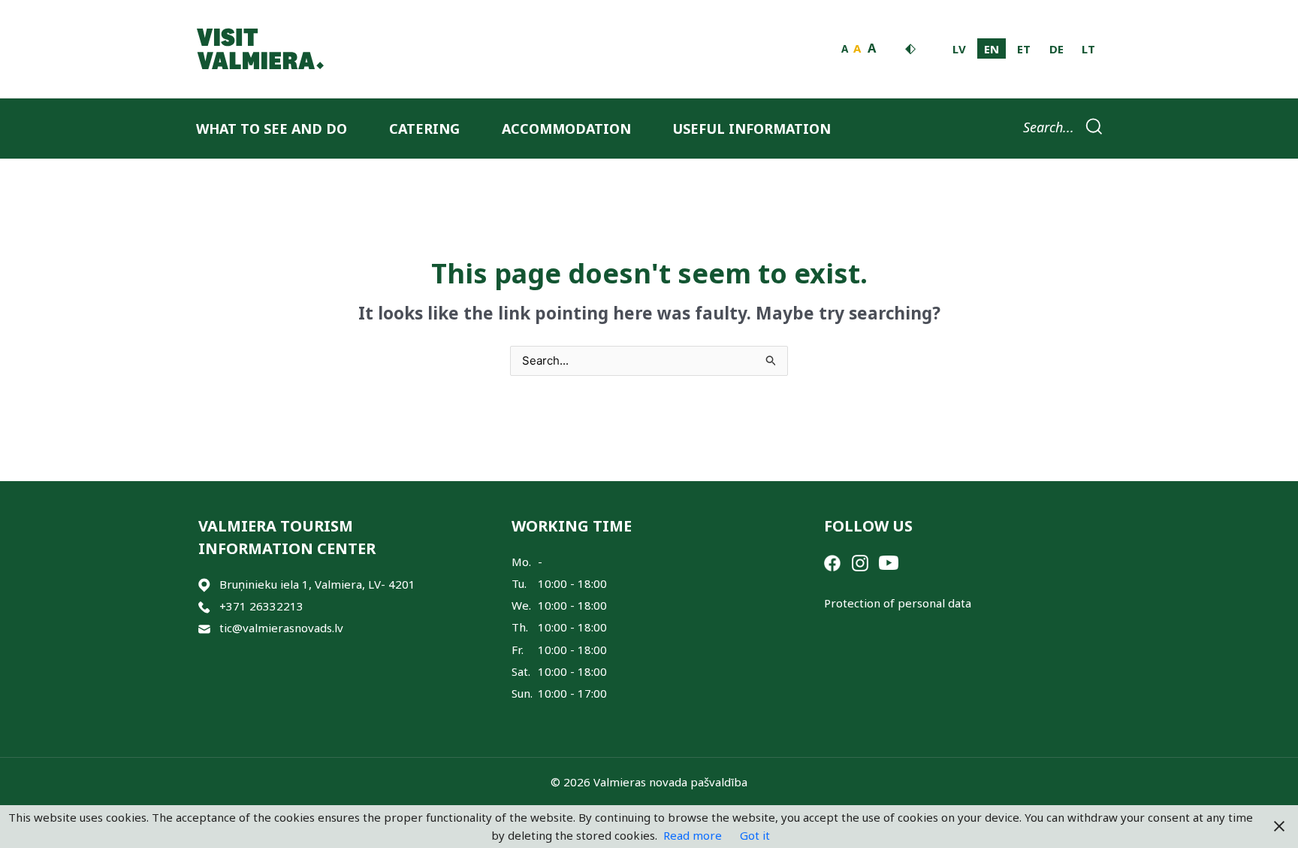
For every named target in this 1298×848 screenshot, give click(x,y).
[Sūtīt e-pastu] (204, 628)
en (991, 48)
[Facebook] (832, 561)
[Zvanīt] (204, 606)
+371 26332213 (261, 605)
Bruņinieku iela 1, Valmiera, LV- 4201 (317, 584)
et (1024, 48)
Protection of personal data (897, 602)
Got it (755, 835)
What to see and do (271, 129)
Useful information (751, 129)
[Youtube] (888, 561)
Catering (424, 129)
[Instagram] (860, 561)
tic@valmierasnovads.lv (281, 627)
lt (1088, 48)
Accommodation (566, 129)
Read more (692, 835)
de (1056, 48)
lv (959, 48)
